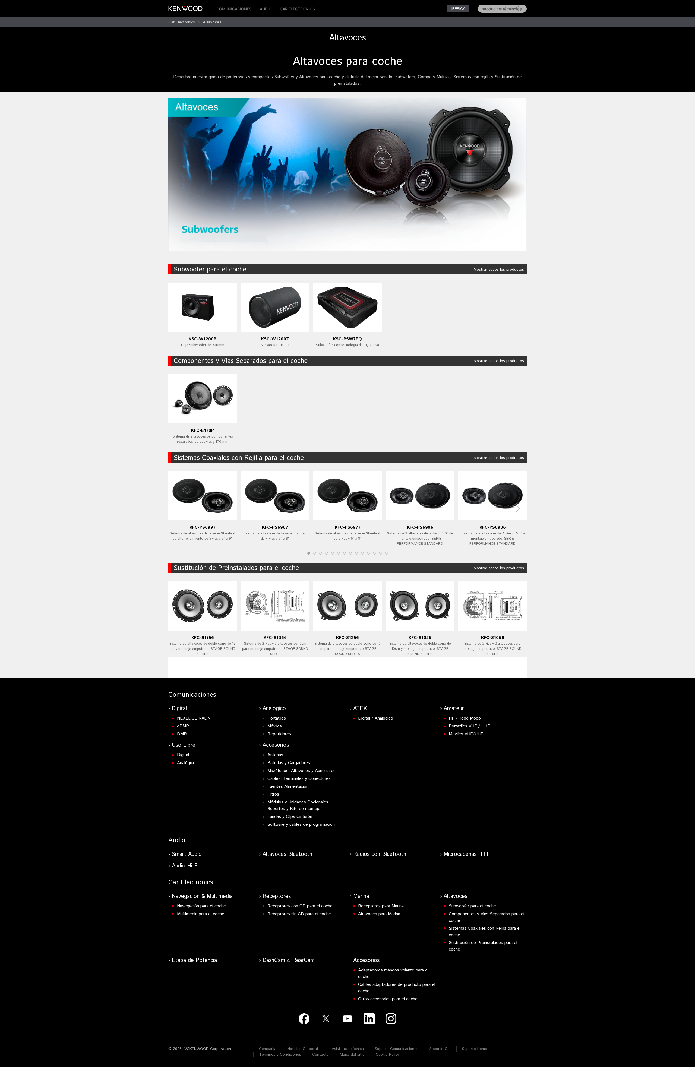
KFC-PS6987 (275, 527)
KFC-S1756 (202, 637)
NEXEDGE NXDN (193, 718)
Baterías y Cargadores (288, 763)
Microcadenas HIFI (466, 854)
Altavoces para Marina (379, 914)
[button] (518, 508)
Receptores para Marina (381, 906)
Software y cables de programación (301, 824)
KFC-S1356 (347, 637)
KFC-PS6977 (348, 527)
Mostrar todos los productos (499, 269)
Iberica (458, 8)
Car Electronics (297, 9)
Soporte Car (440, 1049)
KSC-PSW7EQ (347, 339)
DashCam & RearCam (289, 960)
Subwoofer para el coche (210, 269)
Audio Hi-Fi (185, 866)
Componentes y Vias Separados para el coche (241, 361)
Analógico (274, 709)
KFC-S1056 (420, 637)
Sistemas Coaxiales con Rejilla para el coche (239, 458)
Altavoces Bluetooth (287, 854)
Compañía (267, 1049)
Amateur (454, 709)
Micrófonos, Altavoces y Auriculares (301, 771)
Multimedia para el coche (200, 914)
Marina (361, 896)
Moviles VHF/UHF (466, 734)
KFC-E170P (202, 431)
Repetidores (279, 734)
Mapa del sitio (352, 1054)
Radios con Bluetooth (379, 854)
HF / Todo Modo (465, 718)
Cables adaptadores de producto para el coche (396, 987)
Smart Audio (187, 854)
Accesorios (276, 745)
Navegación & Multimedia (202, 896)
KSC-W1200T (275, 339)
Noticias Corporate (304, 1049)
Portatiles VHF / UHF (469, 726)
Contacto (320, 1054)
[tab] (308, 553)
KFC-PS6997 (202, 527)
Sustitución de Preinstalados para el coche (236, 568)
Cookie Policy (387, 1054)
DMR (182, 734)
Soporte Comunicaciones (396, 1049)
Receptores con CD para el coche (300, 906)
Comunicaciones (234, 9)
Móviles (274, 726)
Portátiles (276, 718)
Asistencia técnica (348, 1049)
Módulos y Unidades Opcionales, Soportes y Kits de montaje (298, 805)
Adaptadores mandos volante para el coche (393, 973)
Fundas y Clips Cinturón (289, 816)
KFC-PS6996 (420, 527)
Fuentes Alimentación (287, 786)
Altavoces (212, 22)
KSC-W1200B (202, 339)
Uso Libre (183, 745)
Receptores (277, 896)
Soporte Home (474, 1049)
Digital (179, 709)
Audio (266, 9)
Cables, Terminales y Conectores (299, 778)
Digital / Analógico (375, 718)
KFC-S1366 (275, 637)
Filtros (273, 794)
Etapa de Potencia (194, 960)
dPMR (183, 726)
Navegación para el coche (201, 906)
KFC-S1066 (492, 637)
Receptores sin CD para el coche (299, 914)
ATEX (360, 709)
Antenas (275, 755)
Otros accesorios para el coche (388, 999)
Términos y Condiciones (280, 1054)
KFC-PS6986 (492, 527)
